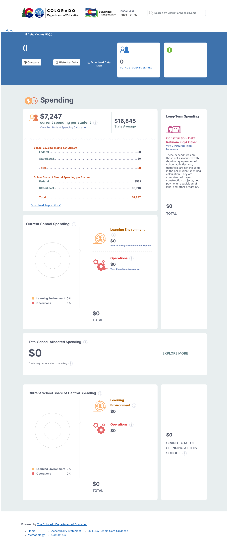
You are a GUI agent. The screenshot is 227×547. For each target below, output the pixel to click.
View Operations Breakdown (125, 269)
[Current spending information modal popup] (74, 224)
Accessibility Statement (66, 531)
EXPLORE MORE (175, 353)
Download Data (100, 64)
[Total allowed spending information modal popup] (85, 342)
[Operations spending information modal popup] (131, 258)
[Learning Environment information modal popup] (134, 406)
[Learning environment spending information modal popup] (113, 235)
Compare (33, 62)
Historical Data (68, 62)
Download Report (46, 205)
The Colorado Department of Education (62, 524)
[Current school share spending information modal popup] (100, 393)
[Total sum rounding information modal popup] (71, 363)
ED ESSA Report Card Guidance (108, 531)
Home (9, 30)
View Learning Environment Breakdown (130, 245)
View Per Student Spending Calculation (63, 127)
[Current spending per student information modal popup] (95, 123)
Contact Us (58, 535)
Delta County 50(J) (40, 34)
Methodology (36, 535)
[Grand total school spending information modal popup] (184, 453)
